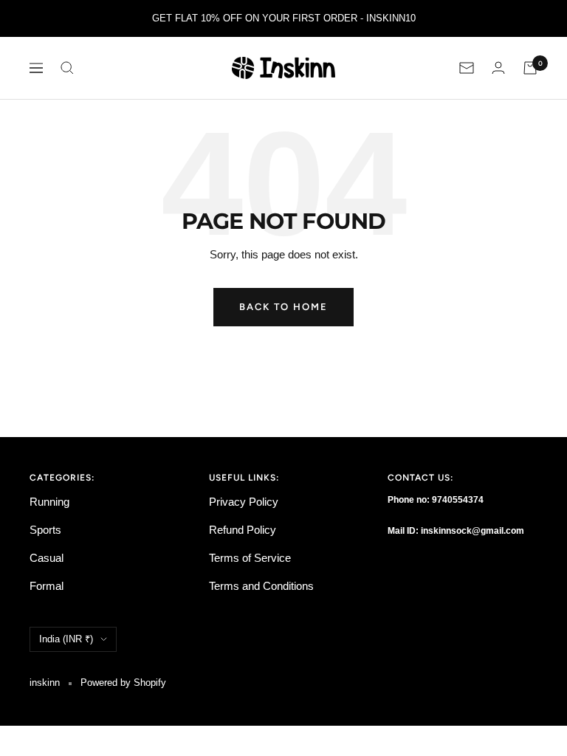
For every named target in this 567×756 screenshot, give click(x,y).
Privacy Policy (243, 501)
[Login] (498, 67)
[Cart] (530, 68)
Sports (45, 529)
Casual (46, 557)
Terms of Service (250, 557)
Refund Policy (242, 529)
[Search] (67, 68)
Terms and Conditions (261, 586)
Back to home (283, 306)
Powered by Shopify (123, 682)
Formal (46, 586)
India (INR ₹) (66, 639)
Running (49, 501)
